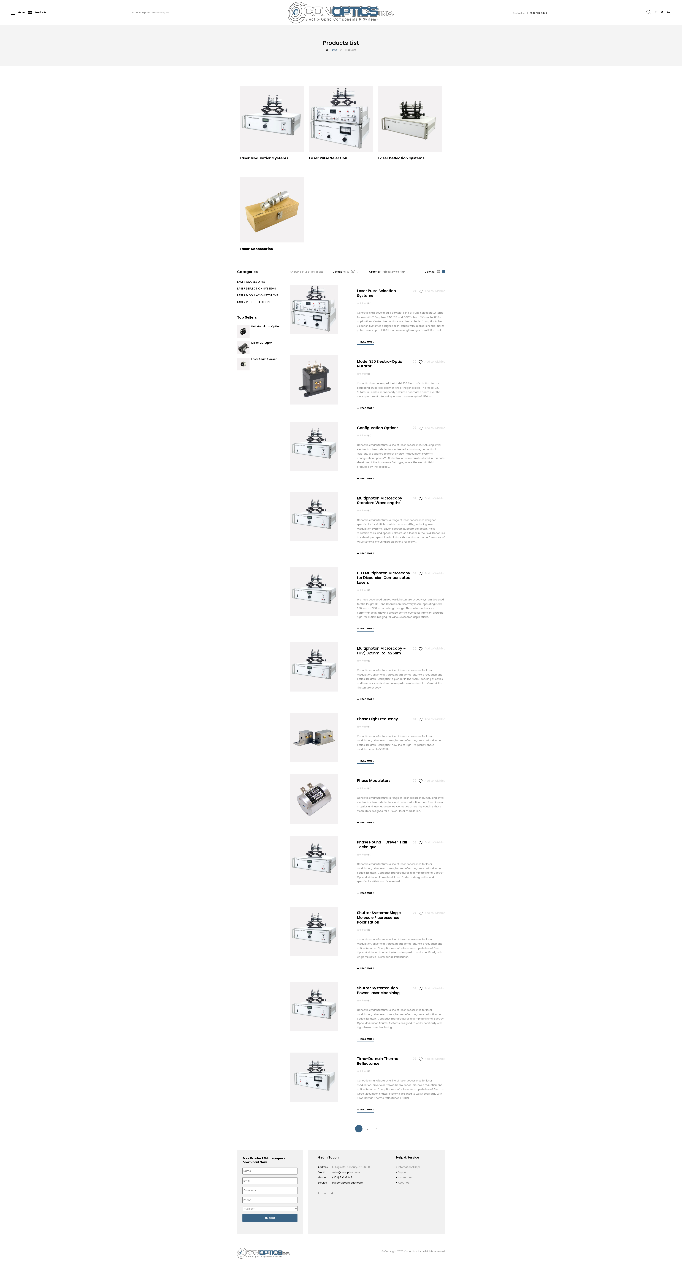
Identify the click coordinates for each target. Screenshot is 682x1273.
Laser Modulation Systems (257, 295)
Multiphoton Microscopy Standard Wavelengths (379, 500)
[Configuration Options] (314, 446)
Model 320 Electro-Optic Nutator (379, 364)
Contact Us (405, 1177)
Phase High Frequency (377, 719)
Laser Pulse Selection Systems (376, 293)
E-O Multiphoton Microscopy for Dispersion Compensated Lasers (383, 577)
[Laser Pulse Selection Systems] (314, 309)
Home (333, 50)
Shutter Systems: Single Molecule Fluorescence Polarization (379, 917)
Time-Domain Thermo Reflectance (377, 1061)
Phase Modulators (374, 780)
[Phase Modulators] (314, 799)
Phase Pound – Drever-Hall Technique (382, 844)
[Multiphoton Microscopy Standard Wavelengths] (314, 516)
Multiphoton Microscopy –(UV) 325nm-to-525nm (381, 650)
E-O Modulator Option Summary (265, 328)
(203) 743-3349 (538, 13)
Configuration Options (378, 427)
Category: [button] (344, 272)
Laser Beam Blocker (264, 359)
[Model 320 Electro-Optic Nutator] (314, 380)
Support (403, 1172)
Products (40, 12)
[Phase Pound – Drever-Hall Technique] (314, 860)
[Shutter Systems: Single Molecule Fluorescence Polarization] (314, 931)
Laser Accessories (251, 282)
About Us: (404, 1182)
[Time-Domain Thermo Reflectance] (314, 1077)
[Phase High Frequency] (314, 737)
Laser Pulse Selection (253, 302)
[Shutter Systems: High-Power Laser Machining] (314, 1006)
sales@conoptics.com (346, 1172)
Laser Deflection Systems (256, 288)
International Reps (409, 1167)
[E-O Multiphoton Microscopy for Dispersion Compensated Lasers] (314, 591)
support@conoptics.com (347, 1182)
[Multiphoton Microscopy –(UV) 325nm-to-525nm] (314, 666)
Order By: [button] (387, 272)
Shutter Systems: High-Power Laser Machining (378, 990)
